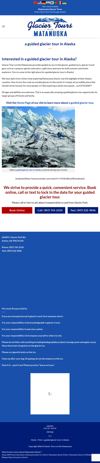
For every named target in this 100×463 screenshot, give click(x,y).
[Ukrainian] (64, 2)
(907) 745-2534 (16, 247)
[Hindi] (48, 2)
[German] (44, 2)
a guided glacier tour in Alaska (28, 170)
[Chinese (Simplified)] (35, 2)
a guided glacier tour (81, 102)
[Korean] (52, 2)
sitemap (50, 432)
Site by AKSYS (50, 428)
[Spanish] (60, 2)
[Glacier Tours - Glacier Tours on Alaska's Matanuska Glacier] (50, 26)
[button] (3, 26)
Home (33, 440)
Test (50, 436)
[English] (40, 2)
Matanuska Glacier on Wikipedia (81, 455)
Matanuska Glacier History (58, 455)
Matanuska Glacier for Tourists (37, 455)
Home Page (24, 102)
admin (50, 426)
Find (40, 440)
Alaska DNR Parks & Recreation (13, 455)
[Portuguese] (56, 2)
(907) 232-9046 (14, 250)
